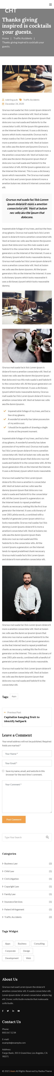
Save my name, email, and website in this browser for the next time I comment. (25, 773)
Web (28, 958)
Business (22, 943)
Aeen (12, 1071)
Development (12, 958)
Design (26, 950)
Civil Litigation (11, 878)
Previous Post (14, 712)
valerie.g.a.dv (11, 99)
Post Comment (13, 819)
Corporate (10, 950)
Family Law (9, 894)
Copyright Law (11, 886)
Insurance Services (13, 901)
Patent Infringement (14, 909)
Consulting (39, 943)
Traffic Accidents (31, 99)
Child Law (9, 871)
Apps (14, 696)
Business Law (10, 863)
